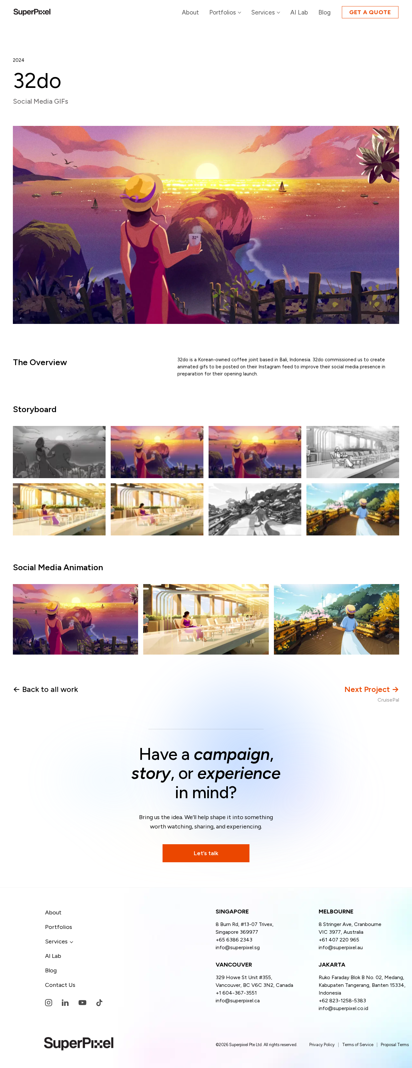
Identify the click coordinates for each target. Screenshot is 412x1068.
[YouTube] (82, 1003)
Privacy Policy (322, 1044)
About (53, 912)
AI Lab (53, 955)
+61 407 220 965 (339, 940)
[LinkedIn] (65, 1002)
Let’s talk (206, 853)
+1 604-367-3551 (236, 993)
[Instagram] (48, 1002)
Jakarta (332, 964)
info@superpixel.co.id (343, 1008)
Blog (51, 970)
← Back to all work (45, 689)
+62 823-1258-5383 (342, 1000)
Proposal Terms (395, 1044)
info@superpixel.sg (238, 947)
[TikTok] (99, 1002)
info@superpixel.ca (238, 1000)
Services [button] (56, 941)
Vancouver (234, 964)
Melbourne (336, 911)
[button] (265, 12)
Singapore (232, 911)
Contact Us (60, 984)
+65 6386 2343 (234, 940)
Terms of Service (357, 1044)
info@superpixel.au (341, 947)
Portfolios (58, 927)
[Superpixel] (32, 12)
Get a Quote (370, 12)
